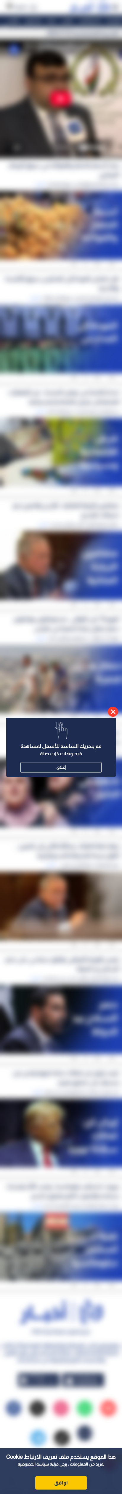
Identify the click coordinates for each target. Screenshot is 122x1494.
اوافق (61, 1483)
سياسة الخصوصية (33, 1464)
